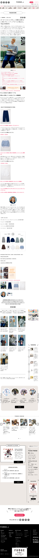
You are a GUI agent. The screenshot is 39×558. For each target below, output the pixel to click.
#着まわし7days (17, 304)
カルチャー (17, 539)
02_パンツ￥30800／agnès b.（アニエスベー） (11, 76)
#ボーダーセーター (5, 302)
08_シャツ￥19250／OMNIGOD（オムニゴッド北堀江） (12, 80)
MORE (18, 462)
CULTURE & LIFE (19, 6)
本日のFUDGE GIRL (10, 8)
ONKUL (35, 464)
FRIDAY (6, 163)
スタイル (35, 474)
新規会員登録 (19, 515)
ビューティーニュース (19, 533)
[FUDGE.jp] (20, 2)
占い (29, 464)
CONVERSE (29, 458)
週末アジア (17, 543)
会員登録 (31, 2)
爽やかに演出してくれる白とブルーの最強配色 (9, 73)
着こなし (31, 453)
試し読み (33, 498)
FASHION (2, 6)
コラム (16, 542)
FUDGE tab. (5, 6)
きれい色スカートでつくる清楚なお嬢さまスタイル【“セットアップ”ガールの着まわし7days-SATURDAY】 (18, 311)
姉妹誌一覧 (34, 531)
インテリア (30, 473)
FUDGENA (23, 6)
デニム (29, 449)
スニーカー (29, 459)
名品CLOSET (3, 8)
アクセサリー (37, 8)
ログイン (36, 2)
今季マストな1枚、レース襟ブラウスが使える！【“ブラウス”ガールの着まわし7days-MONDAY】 (7, 311)
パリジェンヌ (31, 455)
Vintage (35, 467)
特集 (0, 8)
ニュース (6, 8)
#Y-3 (12, 300)
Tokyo (32, 464)
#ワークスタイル (11, 302)
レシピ (25, 534)
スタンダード (30, 8)
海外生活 (26, 536)
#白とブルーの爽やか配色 (10, 304)
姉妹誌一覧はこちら (33, 500)
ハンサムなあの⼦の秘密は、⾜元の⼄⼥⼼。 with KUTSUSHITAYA (10, 90)
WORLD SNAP (9, 6)
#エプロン (21, 300)
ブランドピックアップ (20, 8)
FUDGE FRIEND (15, 8)
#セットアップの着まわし (12, 301)
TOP (1, 377)
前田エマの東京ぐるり (19, 547)
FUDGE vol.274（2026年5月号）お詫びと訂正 (11, 470)
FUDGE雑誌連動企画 (31, 472)
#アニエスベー (16, 300)
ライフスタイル (18, 540)
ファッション (26, 531)
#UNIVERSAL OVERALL (7, 300)
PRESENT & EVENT (34, 6)
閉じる (14, 70)
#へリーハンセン (20, 301)
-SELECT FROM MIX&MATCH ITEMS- (8, 74)
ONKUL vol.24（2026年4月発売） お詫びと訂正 (11, 478)
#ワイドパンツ (17, 302)
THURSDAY (3, 163)
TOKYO (10, 534)
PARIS (10, 535)
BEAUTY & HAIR (14, 6)
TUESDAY (6, 134)
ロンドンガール (32, 457)
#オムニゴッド (5, 301)
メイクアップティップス (19, 535)
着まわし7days (34, 8)
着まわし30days (30, 474)
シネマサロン (17, 546)
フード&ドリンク (18, 541)
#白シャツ (22, 302)
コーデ (30, 467)
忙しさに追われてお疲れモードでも (7, 72)
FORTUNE (26, 6)
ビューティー (26, 533)
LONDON (10, 536)
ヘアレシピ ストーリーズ (19, 534)
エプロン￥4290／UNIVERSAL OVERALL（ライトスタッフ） (13, 84)
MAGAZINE (29, 6)
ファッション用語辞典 (25, 8)
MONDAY (2, 134)
